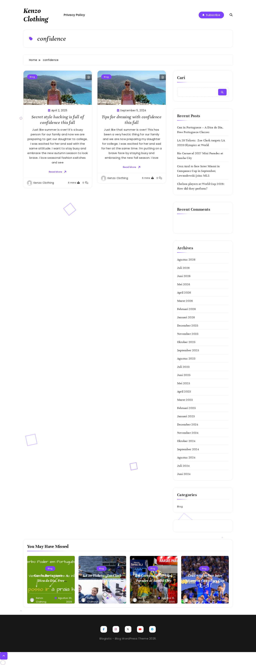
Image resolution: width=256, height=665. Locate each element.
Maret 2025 (185, 400)
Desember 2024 (187, 424)
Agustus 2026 (186, 259)
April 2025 (184, 391)
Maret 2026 (185, 301)
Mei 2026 (183, 284)
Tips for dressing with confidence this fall (132, 119)
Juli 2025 (183, 367)
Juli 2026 (183, 268)
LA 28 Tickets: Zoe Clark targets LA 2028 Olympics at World (102, 580)
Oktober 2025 (186, 342)
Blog (32, 76)
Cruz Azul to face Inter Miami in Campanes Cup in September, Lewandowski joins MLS (198, 170)
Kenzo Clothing (35, 15)
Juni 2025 (184, 375)
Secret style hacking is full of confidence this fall (57, 119)
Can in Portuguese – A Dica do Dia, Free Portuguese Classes (51, 580)
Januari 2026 (186, 317)
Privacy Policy (74, 15)
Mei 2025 (183, 383)
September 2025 (188, 350)
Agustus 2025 (186, 358)
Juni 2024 (184, 474)
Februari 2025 (186, 408)
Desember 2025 (187, 325)
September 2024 (188, 449)
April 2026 (184, 292)
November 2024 (187, 433)
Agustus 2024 (186, 457)
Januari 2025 (186, 416)
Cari (181, 77)
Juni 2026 (184, 276)
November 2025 (187, 334)
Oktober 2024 (186, 441)
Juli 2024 (183, 466)
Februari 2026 (186, 309)
